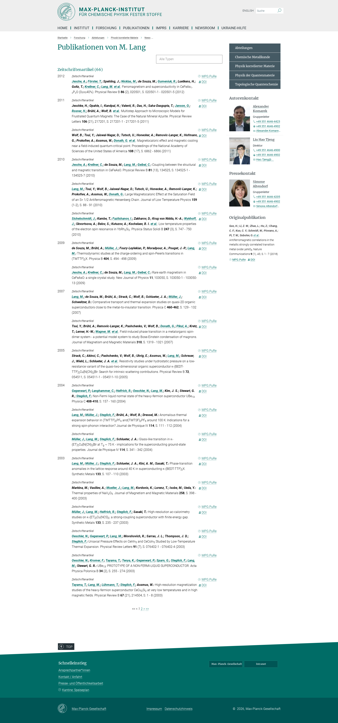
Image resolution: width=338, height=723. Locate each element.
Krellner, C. (92, 87)
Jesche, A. (79, 81)
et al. (117, 87)
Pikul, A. (182, 326)
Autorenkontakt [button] (244, 98)
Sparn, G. (162, 560)
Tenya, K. (128, 560)
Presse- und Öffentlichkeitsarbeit (80, 683)
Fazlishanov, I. (122, 218)
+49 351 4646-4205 (268, 196)
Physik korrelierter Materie (255, 66)
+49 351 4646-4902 (268, 126)
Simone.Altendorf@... (269, 206)
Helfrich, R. (123, 391)
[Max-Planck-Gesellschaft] (65, 708)
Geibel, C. (144, 165)
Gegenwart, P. (81, 391)
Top (69, 647)
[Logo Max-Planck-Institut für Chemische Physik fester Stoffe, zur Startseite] (131, 12)
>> (147, 609)
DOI (204, 82)
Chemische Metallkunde (252, 57)
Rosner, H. (79, 111)
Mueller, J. (113, 488)
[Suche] (279, 11)
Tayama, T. (113, 560)
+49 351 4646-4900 (268, 150)
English (248, 10)
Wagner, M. (103, 331)
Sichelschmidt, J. (84, 218)
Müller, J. (111, 248)
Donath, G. (121, 140)
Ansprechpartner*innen (74, 670)
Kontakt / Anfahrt (70, 677)
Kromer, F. (97, 560)
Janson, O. (182, 106)
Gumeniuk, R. (167, 81)
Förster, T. (95, 81)
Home (62, 27)
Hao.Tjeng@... (265, 159)
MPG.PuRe (209, 76)
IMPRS (161, 27)
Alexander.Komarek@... (270, 130)
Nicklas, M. (129, 81)
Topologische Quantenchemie (256, 84)
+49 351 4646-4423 (268, 121)
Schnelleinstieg (72, 663)
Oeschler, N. (141, 391)
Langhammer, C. (103, 391)
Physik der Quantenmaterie (255, 75)
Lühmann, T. (110, 585)
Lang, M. (107, 87)
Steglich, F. (83, 396)
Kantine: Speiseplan (75, 690)
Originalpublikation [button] (247, 217)
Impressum (154, 709)
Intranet (261, 663)
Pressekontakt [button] (242, 173)
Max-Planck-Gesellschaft (226, 663)
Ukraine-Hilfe (233, 27)
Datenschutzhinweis (178, 709)
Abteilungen (244, 48)
